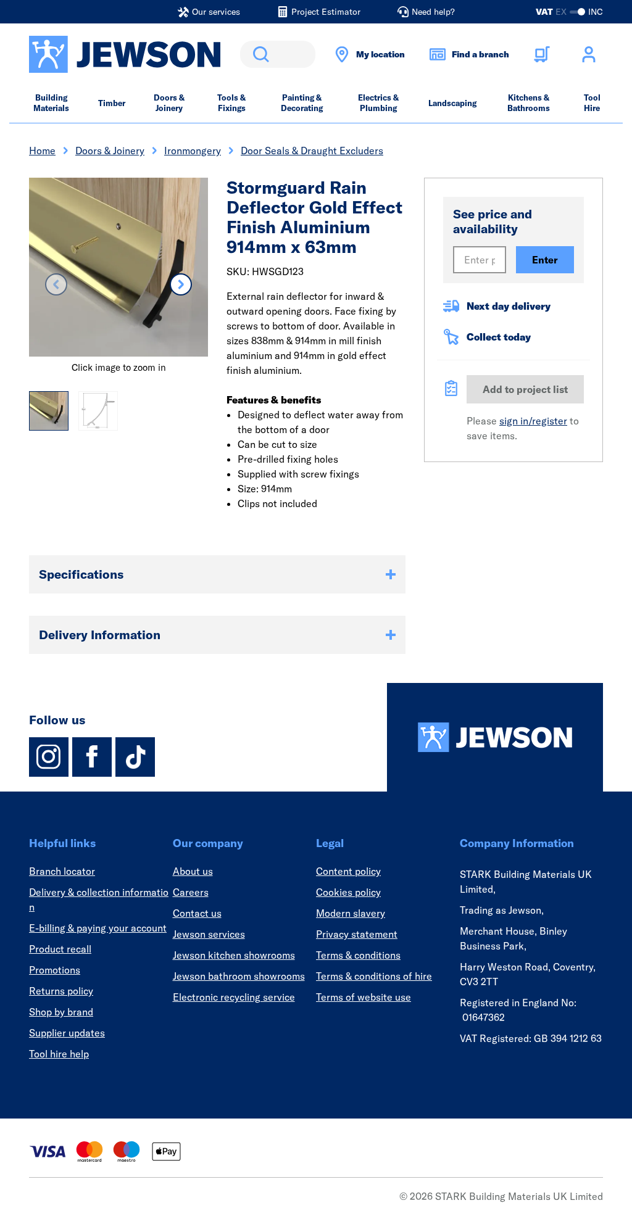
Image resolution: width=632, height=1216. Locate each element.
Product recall (60, 949)
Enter (545, 260)
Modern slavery (350, 913)
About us (193, 871)
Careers (191, 892)
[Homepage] (495, 737)
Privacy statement (356, 934)
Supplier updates (67, 1033)
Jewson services (209, 934)
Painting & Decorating (302, 103)
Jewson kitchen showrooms (234, 955)
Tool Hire (592, 103)
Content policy (348, 871)
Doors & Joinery (169, 103)
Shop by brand (61, 1012)
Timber (111, 103)
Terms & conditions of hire (374, 976)
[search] (277, 54)
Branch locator (62, 871)
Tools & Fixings (231, 103)
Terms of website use (363, 997)
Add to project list (525, 389)
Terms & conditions (358, 955)
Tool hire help (59, 1054)
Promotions (54, 970)
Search (258, 54)
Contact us (197, 913)
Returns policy (61, 991)
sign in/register (533, 421)
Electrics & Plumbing (378, 103)
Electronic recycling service (234, 997)
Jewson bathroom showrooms (239, 976)
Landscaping (452, 103)
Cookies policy (348, 892)
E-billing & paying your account (98, 928)
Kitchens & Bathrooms (528, 103)
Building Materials (51, 103)
